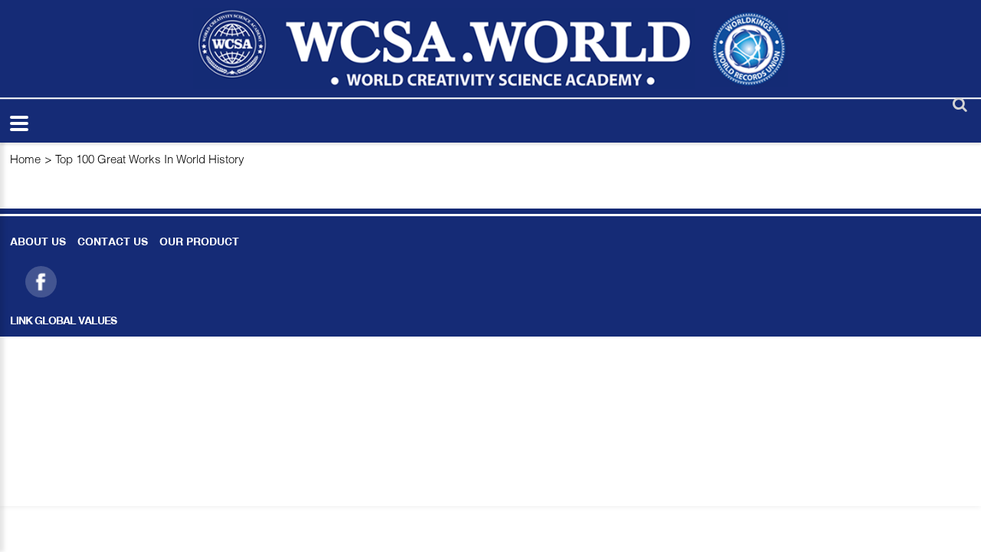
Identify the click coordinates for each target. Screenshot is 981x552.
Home (25, 159)
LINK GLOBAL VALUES (63, 322)
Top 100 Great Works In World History (149, 159)
